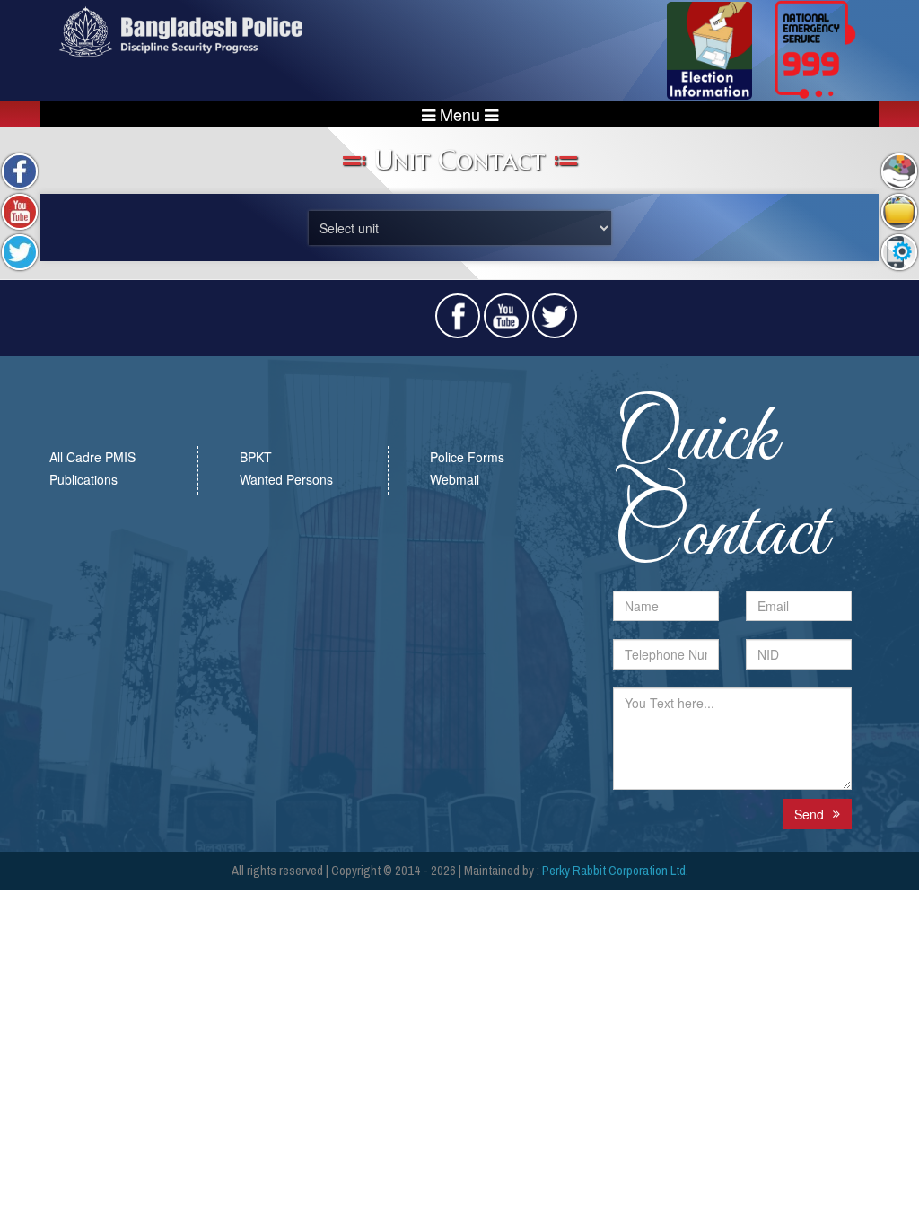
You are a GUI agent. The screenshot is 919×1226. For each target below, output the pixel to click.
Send (809, 814)
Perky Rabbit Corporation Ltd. (615, 870)
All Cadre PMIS (92, 457)
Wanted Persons (286, 479)
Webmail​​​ (454, 479)
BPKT (256, 457)
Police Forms (467, 457)
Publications (83, 479)
